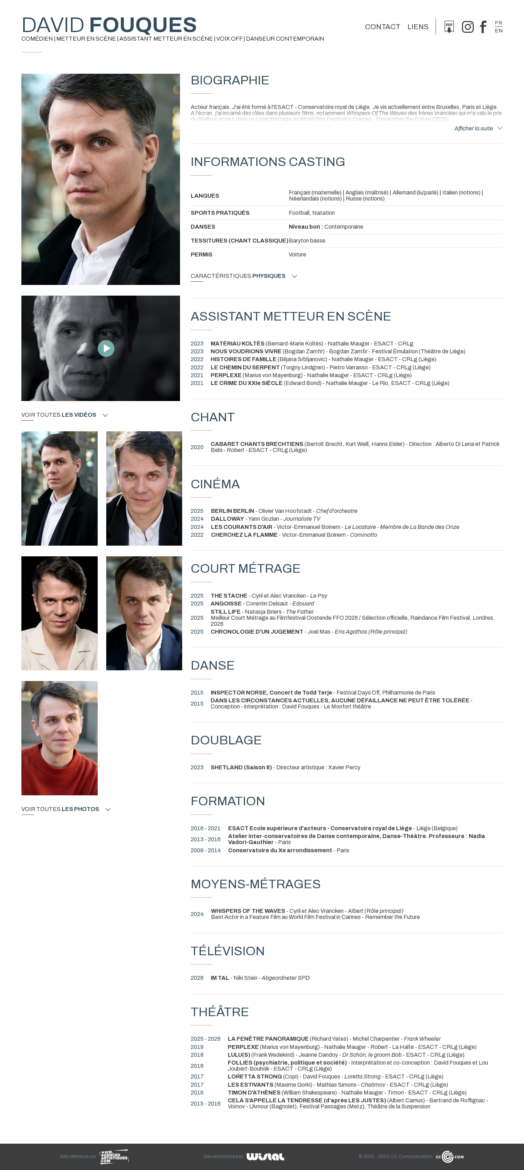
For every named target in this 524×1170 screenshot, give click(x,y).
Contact (382, 27)
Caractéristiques (238, 276)
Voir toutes (58, 415)
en (499, 30)
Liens (417, 27)
